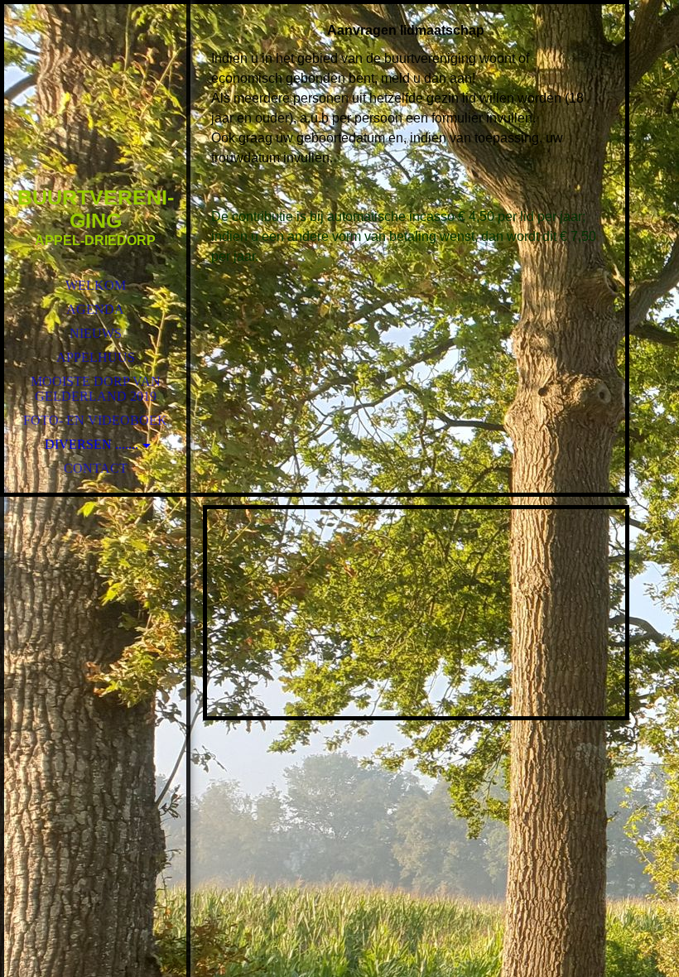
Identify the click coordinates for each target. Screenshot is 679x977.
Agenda (95, 309)
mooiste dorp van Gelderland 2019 (96, 388)
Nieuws (96, 333)
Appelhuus (95, 357)
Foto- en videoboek (95, 420)
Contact (96, 468)
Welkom (95, 285)
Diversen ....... (91, 444)
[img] (95, 116)
